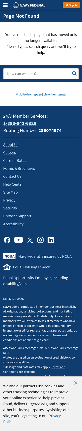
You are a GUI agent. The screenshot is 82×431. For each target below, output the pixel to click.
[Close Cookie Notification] (75, 383)
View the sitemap (55, 94)
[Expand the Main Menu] (5, 5)
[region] (41, 403)
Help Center (13, 184)
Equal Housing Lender (31, 266)
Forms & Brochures (19, 168)
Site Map (10, 192)
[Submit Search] (74, 73)
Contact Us (12, 176)
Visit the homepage (29, 94)
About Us (10, 144)
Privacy (9, 200)
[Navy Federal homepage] (28, 5)
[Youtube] (19, 240)
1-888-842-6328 (19, 123)
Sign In (73, 5)
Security (10, 207)
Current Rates (14, 160)
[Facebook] (7, 240)
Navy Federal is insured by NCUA (45, 256)
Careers (9, 152)
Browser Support (17, 215)
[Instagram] (40, 240)
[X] (30, 240)
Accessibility (13, 223)
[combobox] (41, 73)
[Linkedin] (51, 240)
